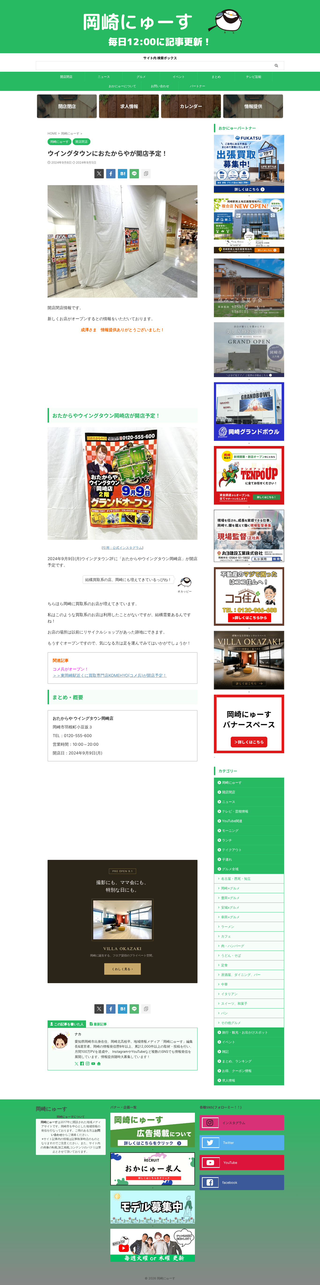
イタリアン (229, 994)
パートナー (197, 86)
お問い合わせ (160, 86)
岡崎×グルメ (230, 888)
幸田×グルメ (230, 917)
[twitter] (99, 173)
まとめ (216, 77)
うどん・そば (231, 955)
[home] (99, 1064)
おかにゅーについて (122, 86)
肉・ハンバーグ (232, 946)
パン (224, 1013)
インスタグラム (233, 1123)
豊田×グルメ (230, 898)
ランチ (227, 840)
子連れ (227, 859)
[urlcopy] (146, 173)
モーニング (230, 830)
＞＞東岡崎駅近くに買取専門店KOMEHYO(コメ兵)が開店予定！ (110, 675)
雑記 (225, 1051)
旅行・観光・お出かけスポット (245, 1032)
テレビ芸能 (253, 77)
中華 (224, 984)
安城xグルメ (230, 907)
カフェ (226, 936)
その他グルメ (231, 1023)
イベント (179, 77)
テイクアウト (232, 850)
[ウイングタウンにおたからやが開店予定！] (122, 173)
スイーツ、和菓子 (234, 1003)
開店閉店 (66, 77)
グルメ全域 (230, 869)
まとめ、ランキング (237, 1061)
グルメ (141, 77)
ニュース (104, 77)
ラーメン (227, 927)
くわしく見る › (122, 969)
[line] (134, 173)
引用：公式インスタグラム (122, 548)
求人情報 (228, 1080)
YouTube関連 (232, 821)
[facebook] (110, 173)
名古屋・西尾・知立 (236, 878)
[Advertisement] (122, 370)
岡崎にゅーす (232, 782)
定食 (224, 965)
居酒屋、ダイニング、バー (240, 975)
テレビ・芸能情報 (235, 811)
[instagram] (88, 1064)
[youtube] (93, 1064)
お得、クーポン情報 (237, 1071)
